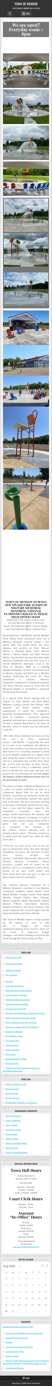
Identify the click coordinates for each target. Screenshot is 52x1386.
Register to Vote (12, 1063)
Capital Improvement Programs (19, 1347)
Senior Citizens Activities (16, 995)
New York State (11, 1093)
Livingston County (13, 1130)
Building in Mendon (14, 1032)
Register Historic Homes (15, 1059)
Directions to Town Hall (15, 1009)
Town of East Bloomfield (16, 1143)
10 (13, 1291)
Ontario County (12, 1139)
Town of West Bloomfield (16, 1153)
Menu (28, 13)
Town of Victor (11, 1148)
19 (26, 1298)
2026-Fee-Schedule (13, 964)
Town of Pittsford (13, 1121)
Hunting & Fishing (13, 970)
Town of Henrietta (13, 1116)
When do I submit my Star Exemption (21, 1027)
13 (32, 1291)
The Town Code (12, 1041)
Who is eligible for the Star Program (20, 1023)
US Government (12, 1098)
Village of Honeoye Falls (15, 1084)
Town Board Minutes (14, 986)
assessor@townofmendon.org (26, 1247)
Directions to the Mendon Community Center (25, 1013)
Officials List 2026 (13, 958)
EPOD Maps (10, 1054)
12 (26, 1291)
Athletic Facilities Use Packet (17, 1000)
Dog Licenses (11, 975)
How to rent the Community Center (20, 1018)
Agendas (9, 982)
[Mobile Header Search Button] (9, 13)
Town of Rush (11, 1125)
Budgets (8, 1342)
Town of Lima (11, 1134)
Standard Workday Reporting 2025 (18, 1327)
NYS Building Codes (14, 1036)
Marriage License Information (18, 991)
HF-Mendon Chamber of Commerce (21, 1103)
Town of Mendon (26, 3)
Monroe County (12, 1089)
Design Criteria (11, 1045)
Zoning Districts (12, 1050)
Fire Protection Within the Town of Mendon (24, 1333)
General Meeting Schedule (16, 1004)
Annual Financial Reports (16, 1338)
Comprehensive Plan (14, 1352)
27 (13, 1278)
